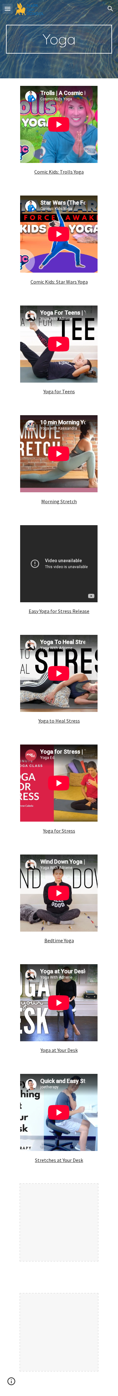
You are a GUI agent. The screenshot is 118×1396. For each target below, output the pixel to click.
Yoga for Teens (59, 391)
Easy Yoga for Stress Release (59, 611)
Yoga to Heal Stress (59, 721)
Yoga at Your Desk (59, 1050)
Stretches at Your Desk (59, 1160)
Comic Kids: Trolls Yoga (59, 172)
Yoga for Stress (59, 831)
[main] (59, 39)
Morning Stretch (59, 501)
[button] (7, 8)
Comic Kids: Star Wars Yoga (59, 282)
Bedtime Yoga (59, 940)
